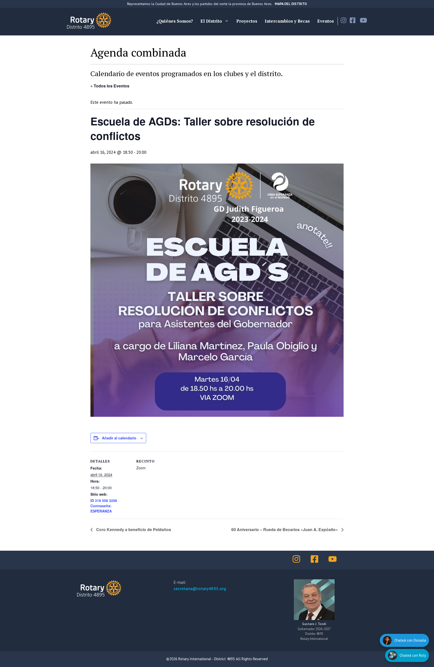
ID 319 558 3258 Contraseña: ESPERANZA (103, 506)
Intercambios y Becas (287, 21)
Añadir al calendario (119, 437)
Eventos (325, 21)
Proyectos (246, 21)
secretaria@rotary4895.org (200, 588)
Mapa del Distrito (291, 4)
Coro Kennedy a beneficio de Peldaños (133, 529)
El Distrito (211, 21)
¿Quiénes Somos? (174, 21)
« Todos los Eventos (109, 86)
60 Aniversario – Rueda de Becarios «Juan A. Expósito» (285, 529)
